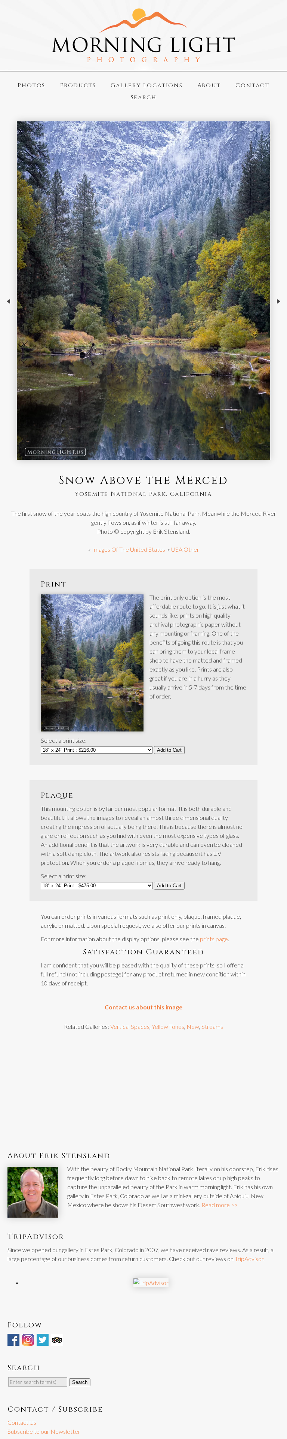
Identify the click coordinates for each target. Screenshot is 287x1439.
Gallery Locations (146, 85)
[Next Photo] (278, 319)
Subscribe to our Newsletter (43, 1431)
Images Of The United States (128, 549)
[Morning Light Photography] (143, 59)
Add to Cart (169, 750)
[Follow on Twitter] (43, 1341)
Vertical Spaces (129, 1026)
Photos (31, 85)
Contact (252, 85)
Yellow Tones (168, 1026)
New (192, 1026)
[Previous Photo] (8, 319)
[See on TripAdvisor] (58, 1341)
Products (78, 85)
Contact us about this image (143, 1007)
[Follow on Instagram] (29, 1341)
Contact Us (21, 1422)
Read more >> (219, 1204)
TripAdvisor (249, 1258)
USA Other (185, 549)
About (209, 85)
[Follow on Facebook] (14, 1341)
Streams (212, 1026)
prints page (214, 938)
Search (144, 97)
